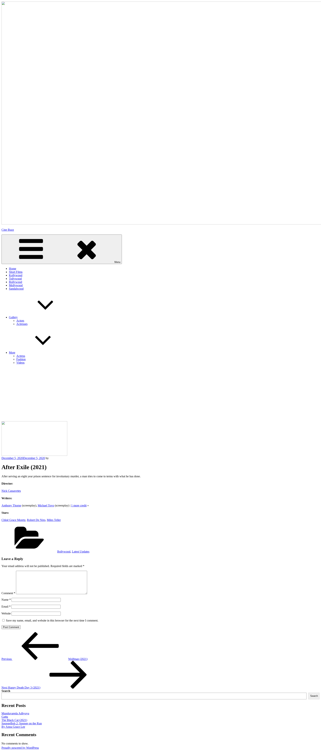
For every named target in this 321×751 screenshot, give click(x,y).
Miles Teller (54, 520)
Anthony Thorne (11, 505)
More (12, 352)
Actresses (21, 324)
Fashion (21, 359)
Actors (20, 320)
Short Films (15, 271)
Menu (117, 262)
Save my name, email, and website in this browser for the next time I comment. (52, 620)
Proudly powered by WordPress (20, 747)
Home (12, 268)
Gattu (4, 716)
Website (6, 613)
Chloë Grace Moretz (13, 520)
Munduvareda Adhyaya (15, 713)
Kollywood (15, 275)
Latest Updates (80, 551)
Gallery (13, 317)
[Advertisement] (160, 393)
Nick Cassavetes (11, 490)
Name (6, 599)
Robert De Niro (36, 520)
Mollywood (16, 285)
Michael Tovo (46, 505)
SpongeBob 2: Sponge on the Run (21, 723)
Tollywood (15, 278)
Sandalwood (16, 288)
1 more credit (79, 505)
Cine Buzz (7, 229)
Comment (8, 593)
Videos (20, 362)
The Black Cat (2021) (14, 720)
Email (6, 606)
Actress (20, 355)
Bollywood (15, 282)
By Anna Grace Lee (13, 726)
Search (5, 690)
